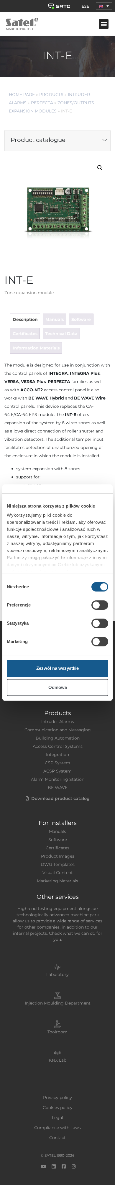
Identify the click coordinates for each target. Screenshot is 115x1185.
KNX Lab (57, 1060)
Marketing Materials (57, 881)
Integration (57, 754)
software (81, 319)
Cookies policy (58, 1107)
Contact (57, 1137)
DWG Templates (58, 864)
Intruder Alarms (57, 721)
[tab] (25, 319)
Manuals (57, 831)
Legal (57, 1117)
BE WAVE (58, 787)
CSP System (57, 762)
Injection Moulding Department (58, 1003)
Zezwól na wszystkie (57, 668)
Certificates (57, 848)
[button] (104, 6)
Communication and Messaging (57, 729)
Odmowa (57, 687)
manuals (54, 319)
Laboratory (57, 974)
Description (25, 319)
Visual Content (57, 872)
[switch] (99, 605)
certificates (25, 333)
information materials (36, 348)
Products (51, 94)
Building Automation (58, 738)
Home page (22, 94)
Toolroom (57, 1032)
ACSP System (57, 771)
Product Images (57, 856)
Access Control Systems (58, 746)
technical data (61, 333)
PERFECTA (42, 102)
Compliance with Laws (57, 1127)
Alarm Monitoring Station (57, 779)
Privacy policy (57, 1097)
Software (57, 839)
